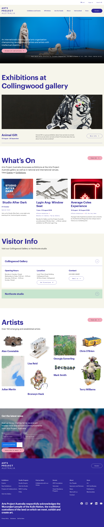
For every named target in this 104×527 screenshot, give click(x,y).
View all (94, 320)
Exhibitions (21, 172)
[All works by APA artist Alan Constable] (13, 341)
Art (88, 483)
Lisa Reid (33, 363)
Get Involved (78, 10)
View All (94, 158)
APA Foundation (58, 483)
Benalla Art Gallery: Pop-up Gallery (48, 215)
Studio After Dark (14, 202)
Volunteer (56, 486)
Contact (72, 495)
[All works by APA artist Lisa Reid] (39, 347)
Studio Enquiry (23, 483)
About (69, 10)
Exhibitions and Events (34, 10)
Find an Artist (40, 480)
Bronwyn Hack (36, 394)
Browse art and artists (13, 51)
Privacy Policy (5, 518)
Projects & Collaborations (9, 489)
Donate (97, 11)
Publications (90, 489)
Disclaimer (13, 518)
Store (86, 10)
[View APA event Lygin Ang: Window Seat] (52, 189)
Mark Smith (60, 375)
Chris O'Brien (87, 351)
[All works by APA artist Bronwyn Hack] (39, 379)
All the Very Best (90, 213)
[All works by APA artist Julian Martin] (13, 371)
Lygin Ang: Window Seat (49, 204)
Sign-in (90, 2)
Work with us (74, 492)
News (71, 489)
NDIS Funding (23, 489)
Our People (73, 483)
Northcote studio (39, 248)
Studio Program (23, 480)
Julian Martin (9, 389)
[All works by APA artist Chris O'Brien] (91, 341)
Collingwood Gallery (19, 248)
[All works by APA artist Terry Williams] (91, 371)
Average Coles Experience (81, 204)
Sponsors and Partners (77, 486)
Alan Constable (10, 351)
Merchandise (91, 492)
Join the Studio (58, 10)
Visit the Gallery (6, 494)
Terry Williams (87, 389)
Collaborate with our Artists (42, 484)
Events (10, 172)
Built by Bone (20, 518)
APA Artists (47, 10)
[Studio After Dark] (17, 189)
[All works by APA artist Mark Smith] (65, 367)
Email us (75, 278)
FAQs (20, 492)
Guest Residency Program (58, 490)
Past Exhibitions (6, 486)
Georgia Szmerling (64, 358)
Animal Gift (9, 135)
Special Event (6, 210)
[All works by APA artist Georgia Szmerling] (65, 345)
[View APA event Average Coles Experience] (86, 189)
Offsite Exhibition (42, 213)
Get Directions (45, 282)
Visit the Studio (23, 486)
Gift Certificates (91, 486)
